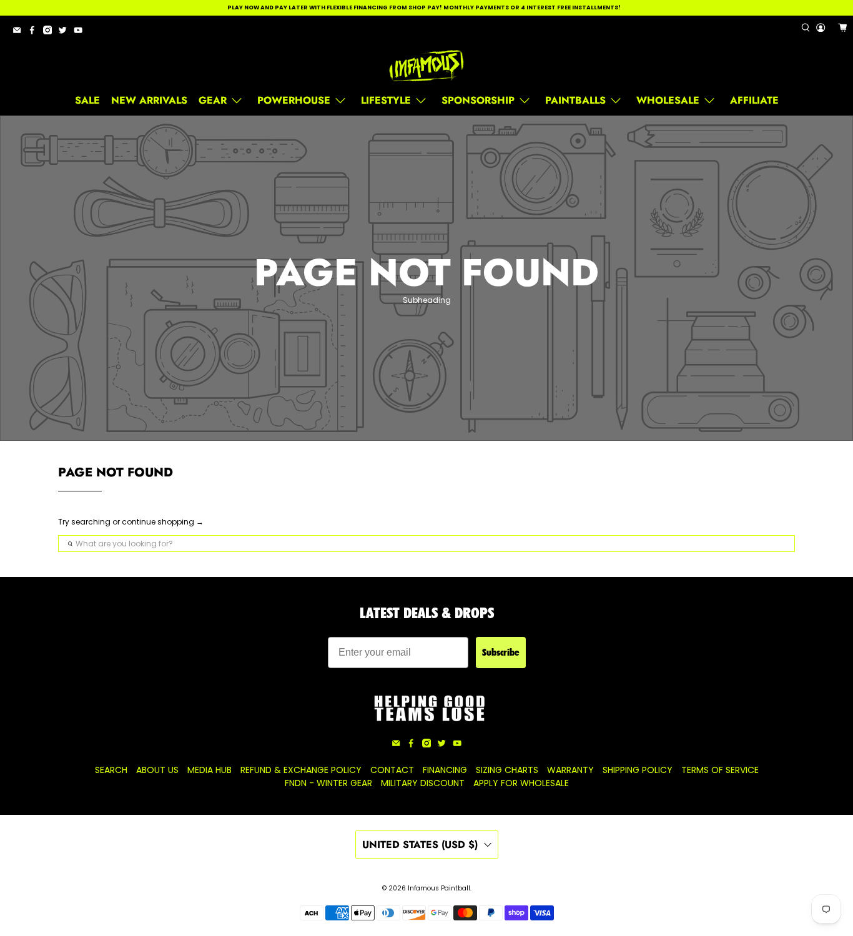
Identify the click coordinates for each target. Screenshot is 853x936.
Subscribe (501, 652)
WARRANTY (570, 770)
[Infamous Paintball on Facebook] (34, 32)
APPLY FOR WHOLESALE (521, 783)
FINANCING (445, 770)
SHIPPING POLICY (638, 770)
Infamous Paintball (439, 888)
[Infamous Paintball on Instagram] (50, 32)
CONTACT (392, 770)
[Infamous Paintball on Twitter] (65, 32)
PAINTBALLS (575, 100)
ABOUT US (157, 770)
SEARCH (111, 770)
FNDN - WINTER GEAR (328, 783)
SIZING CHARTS (507, 770)
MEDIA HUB (209, 770)
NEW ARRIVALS (149, 100)
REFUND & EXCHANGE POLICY (301, 770)
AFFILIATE (754, 100)
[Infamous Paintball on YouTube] (81, 32)
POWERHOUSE (293, 100)
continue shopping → (163, 521)
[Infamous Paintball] (426, 66)
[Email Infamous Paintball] (19, 32)
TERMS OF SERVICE (720, 770)
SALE (87, 100)
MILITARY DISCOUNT (423, 783)
